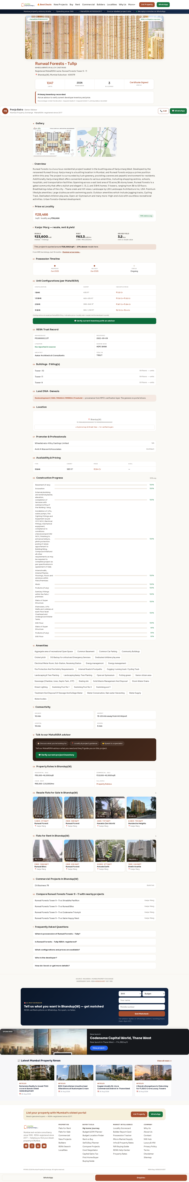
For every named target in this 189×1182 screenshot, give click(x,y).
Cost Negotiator (90, 1150)
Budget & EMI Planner (92, 1132)
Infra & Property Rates (123, 1143)
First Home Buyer (90, 1157)
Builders (101, 4)
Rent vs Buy (88, 1139)
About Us (148, 1132)
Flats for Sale (64, 1132)
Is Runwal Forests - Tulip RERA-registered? (56, 942)
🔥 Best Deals (44, 4)
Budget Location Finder (93, 1135)
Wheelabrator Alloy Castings (50, 68)
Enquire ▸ (141, 1178)
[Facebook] (26, 1145)
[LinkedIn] (38, 1145)
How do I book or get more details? (52, 966)
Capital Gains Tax (90, 1154)
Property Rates (120, 1154)
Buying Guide (88, 1161)
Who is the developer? (46, 958)
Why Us (122, 4)
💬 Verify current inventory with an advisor (94, 321)
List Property (147, 4)
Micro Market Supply (123, 1139)
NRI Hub (148, 1139)
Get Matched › (142, 1014)
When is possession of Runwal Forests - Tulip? (57, 934)
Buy (71, 4)
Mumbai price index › (71, 252)
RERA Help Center (121, 1150)
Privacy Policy (150, 1146)
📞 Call (163, 111)
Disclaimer (149, 1154)
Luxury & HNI (150, 1143)
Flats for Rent (64, 1128)
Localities (112, 4)
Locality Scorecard (122, 1128)
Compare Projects (91, 1146)
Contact (147, 1135)
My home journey (91, 1128)
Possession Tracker (122, 1135)
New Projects (61, 4)
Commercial (88, 4)
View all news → (164, 1061)
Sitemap (148, 1157)
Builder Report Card (122, 1132)
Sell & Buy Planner (91, 1143)
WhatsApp (163, 4)
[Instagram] (32, 1145)
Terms (147, 1150)
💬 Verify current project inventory (56, 755)
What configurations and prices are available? (57, 950)
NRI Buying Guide (121, 1146)
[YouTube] (44, 1145)
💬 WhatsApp (178, 111)
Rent (77, 4)
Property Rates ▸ (104, 784)
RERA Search (64, 1146)
